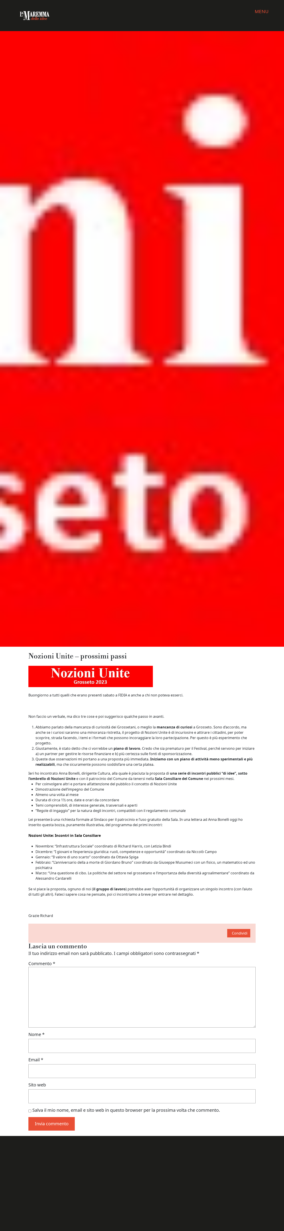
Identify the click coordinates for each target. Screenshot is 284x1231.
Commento (41, 964)
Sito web (37, 1085)
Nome (36, 1034)
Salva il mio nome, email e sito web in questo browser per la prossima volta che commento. (126, 1110)
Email (35, 1060)
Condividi (239, 933)
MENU (261, 11)
